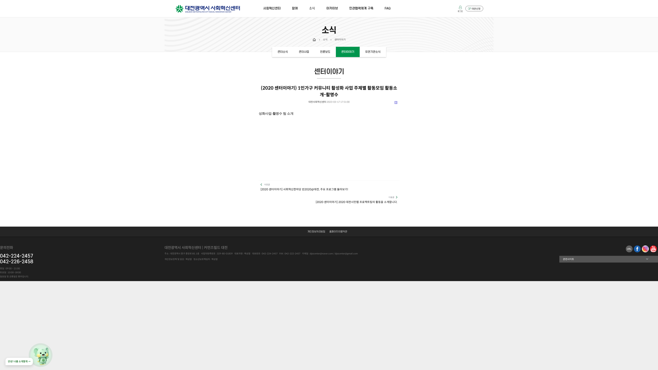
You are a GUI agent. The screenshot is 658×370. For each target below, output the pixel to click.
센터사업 (304, 51)
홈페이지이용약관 (338, 231)
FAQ (388, 8)
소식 (312, 8)
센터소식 (283, 51)
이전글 (304, 187)
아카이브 (332, 8)
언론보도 (325, 51)
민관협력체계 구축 (361, 8)
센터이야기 (347, 51)
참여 (295, 8)
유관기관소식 (373, 51)
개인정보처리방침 (316, 231)
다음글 (357, 200)
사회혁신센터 (272, 8)
